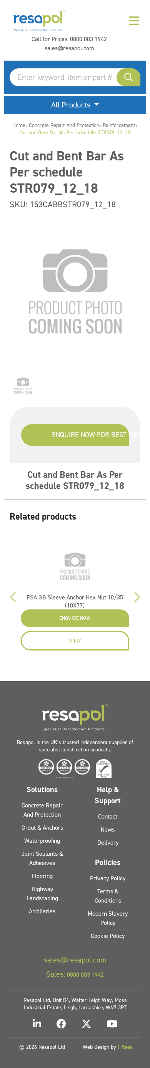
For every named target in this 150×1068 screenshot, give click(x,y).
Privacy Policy (107, 878)
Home (18, 125)
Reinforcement (119, 125)
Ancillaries (42, 911)
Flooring (42, 876)
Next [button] (137, 597)
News (108, 829)
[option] (23, 385)
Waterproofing (42, 841)
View (75, 640)
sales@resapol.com (69, 48)
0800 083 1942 (88, 39)
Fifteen (125, 1047)
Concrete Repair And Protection (64, 125)
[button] (128, 77)
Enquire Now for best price (90, 434)
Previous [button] (13, 597)
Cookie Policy (108, 936)
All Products (71, 105)
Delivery (107, 843)
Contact (107, 816)
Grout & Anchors (42, 828)
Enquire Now (74, 618)
